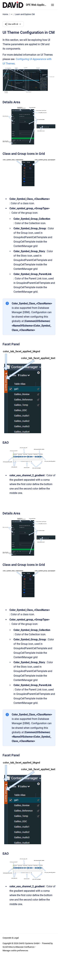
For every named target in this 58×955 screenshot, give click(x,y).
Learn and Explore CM (25, 14)
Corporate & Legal (11, 938)
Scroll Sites (8, 947)
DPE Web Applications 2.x (36, 4)
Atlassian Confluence (24, 947)
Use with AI (13, 24)
